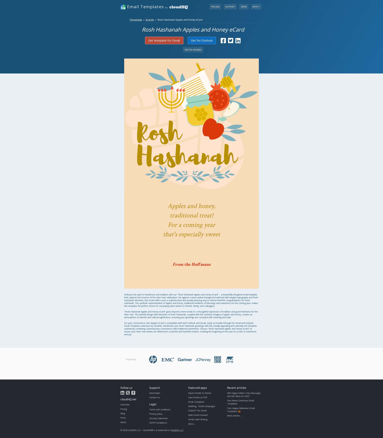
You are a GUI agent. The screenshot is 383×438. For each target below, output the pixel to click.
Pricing (215, 6)
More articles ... (234, 415)
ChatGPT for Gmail (197, 410)
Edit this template (193, 49)
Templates (135, 19)
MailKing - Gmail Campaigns (201, 406)
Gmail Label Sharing (197, 419)
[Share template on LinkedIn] (238, 42)
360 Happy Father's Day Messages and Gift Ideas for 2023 (244, 395)
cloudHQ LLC (177, 430)
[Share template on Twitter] (230, 42)
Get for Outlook (202, 40)
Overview (124, 404)
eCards (150, 19)
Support (230, 6)
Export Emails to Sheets (199, 393)
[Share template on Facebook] (223, 42)
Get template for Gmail (164, 40)
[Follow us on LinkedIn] (122, 393)
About (123, 422)
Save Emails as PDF (197, 397)
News (244, 6)
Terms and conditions (159, 409)
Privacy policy (155, 413)
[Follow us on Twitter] (128, 393)
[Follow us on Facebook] (133, 393)
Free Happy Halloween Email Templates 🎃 (241, 410)
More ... (191, 423)
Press (123, 417)
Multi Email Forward (198, 415)
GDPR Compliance (158, 422)
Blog (122, 413)
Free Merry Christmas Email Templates (240, 402)
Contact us (154, 397)
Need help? (154, 393)
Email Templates (196, 401)
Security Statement (158, 418)
